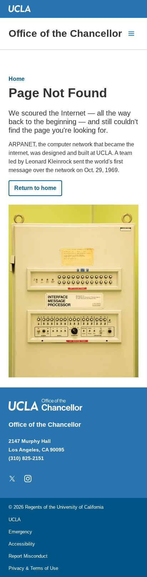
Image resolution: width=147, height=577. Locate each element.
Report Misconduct (28, 556)
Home (17, 79)
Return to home (35, 188)
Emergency (20, 531)
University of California (80, 507)
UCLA (15, 519)
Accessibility (22, 544)
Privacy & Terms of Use (33, 568)
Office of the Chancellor (65, 33)
